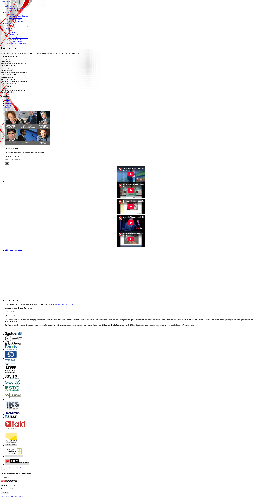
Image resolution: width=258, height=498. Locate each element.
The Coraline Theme (23, 468)
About (7, 36)
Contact (7, 29)
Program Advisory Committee (18, 38)
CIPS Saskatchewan (15, 41)
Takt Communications (16, 39)
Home (7, 5)
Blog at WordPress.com (8, 468)
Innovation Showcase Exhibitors (19, 27)
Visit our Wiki (9, 312)
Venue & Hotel (13, 10)
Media (11, 30)
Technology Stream (15, 19)
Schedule (12, 14)
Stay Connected (11, 149)
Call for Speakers (14, 34)
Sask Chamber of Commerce (18, 43)
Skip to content (5, 2)
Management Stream (15, 18)
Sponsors (8, 23)
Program (7, 12)
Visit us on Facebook (13, 250)
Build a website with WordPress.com (12, 496)
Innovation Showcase (16, 21)
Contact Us (12, 32)
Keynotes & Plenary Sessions (18, 16)
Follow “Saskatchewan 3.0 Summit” (16, 474)
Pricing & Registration (12, 7)
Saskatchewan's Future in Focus (64, 304)
